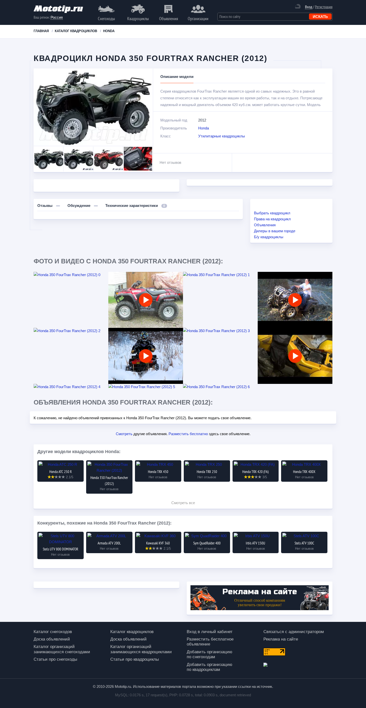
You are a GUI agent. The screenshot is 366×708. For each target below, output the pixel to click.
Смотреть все (183, 503)
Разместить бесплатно (188, 434)
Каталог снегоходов (53, 631)
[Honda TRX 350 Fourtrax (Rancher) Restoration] (145, 300)
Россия (57, 17)
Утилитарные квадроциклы (221, 136)
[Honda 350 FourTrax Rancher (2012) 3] (220, 331)
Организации (198, 18)
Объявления (168, 18)
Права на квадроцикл (272, 219)
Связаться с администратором (293, 631)
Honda (203, 128)
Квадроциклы (138, 18)
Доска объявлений (52, 639)
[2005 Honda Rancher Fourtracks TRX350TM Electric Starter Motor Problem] (295, 356)
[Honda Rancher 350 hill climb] (295, 300)
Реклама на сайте (280, 639)
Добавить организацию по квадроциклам (209, 667)
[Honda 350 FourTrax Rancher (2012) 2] (71, 331)
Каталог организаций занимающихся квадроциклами (141, 649)
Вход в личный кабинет (210, 631)
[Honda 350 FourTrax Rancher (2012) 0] (71, 275)
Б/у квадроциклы (268, 237)
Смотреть (124, 434)
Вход (308, 6)
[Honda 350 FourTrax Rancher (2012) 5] (145, 387)
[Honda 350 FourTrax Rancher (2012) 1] (220, 275)
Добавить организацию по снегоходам (209, 654)
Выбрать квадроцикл (272, 213)
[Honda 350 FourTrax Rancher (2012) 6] (220, 387)
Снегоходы (106, 18)
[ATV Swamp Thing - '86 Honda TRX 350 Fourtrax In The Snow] (145, 356)
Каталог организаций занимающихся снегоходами (62, 649)
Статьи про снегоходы (55, 659)
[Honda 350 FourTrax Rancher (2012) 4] (71, 387)
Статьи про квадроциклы (134, 659)
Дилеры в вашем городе (274, 231)
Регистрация (323, 6)
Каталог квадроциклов (132, 631)
